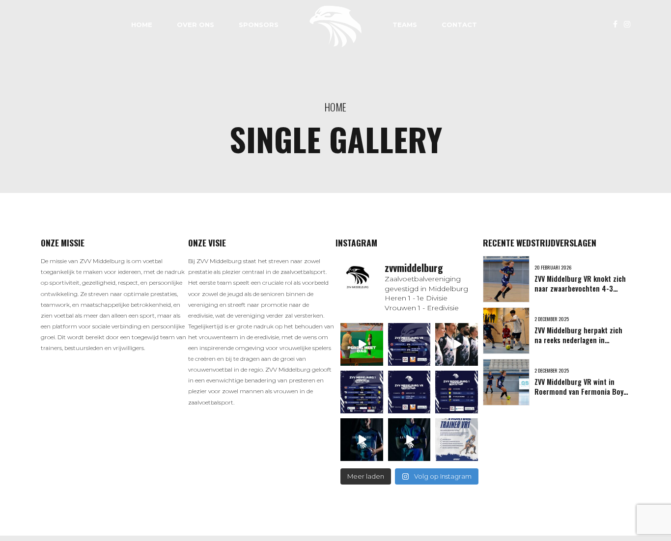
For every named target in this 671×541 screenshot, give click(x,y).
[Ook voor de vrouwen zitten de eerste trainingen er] (409, 392)
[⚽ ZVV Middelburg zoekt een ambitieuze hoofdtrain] (456, 439)
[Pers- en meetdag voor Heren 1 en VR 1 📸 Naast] (361, 344)
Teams (404, 24)
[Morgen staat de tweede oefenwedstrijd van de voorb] (361, 392)
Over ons (195, 24)
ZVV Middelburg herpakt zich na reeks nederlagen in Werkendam (578, 340)
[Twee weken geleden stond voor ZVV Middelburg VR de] (409, 344)
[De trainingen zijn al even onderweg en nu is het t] (456, 392)
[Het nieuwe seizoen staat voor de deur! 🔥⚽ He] (456, 344)
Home (141, 24)
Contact (459, 24)
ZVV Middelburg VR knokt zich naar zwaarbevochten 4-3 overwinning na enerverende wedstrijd (580, 293)
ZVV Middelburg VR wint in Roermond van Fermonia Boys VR (580, 391)
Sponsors (259, 24)
